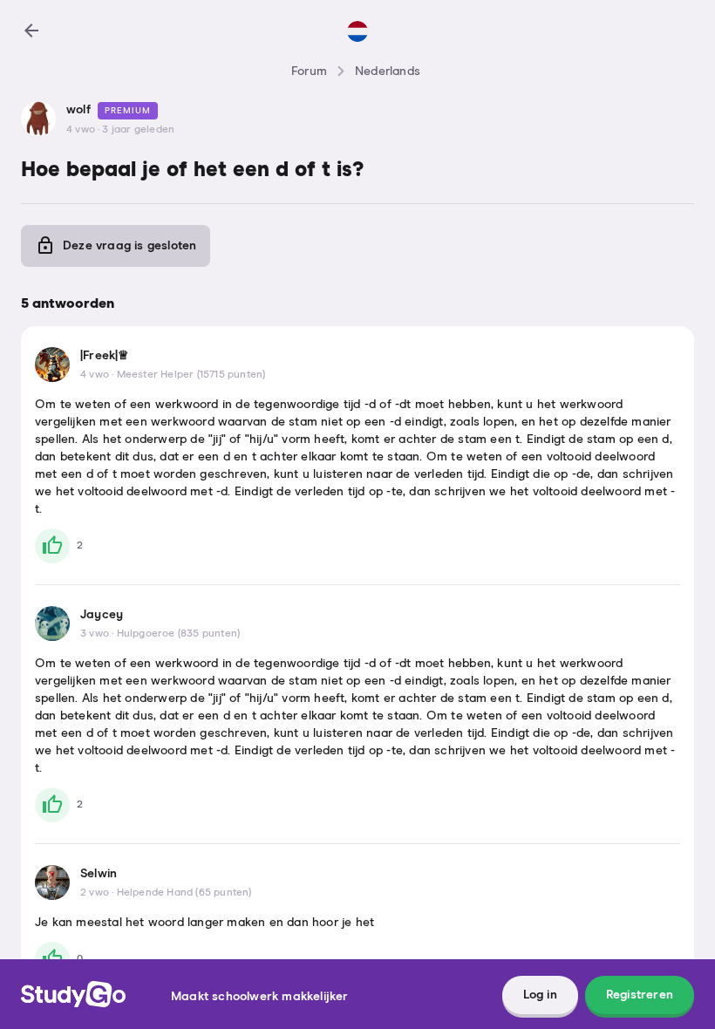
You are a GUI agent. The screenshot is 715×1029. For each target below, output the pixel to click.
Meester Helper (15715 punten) (191, 375)
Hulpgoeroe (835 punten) (179, 634)
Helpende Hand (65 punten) (184, 893)
